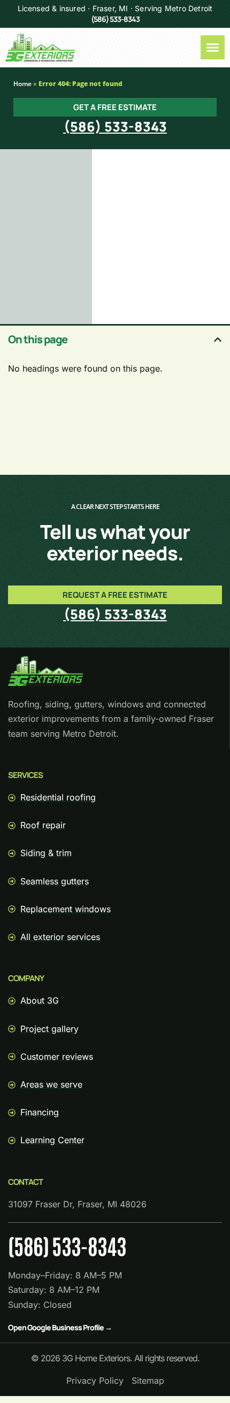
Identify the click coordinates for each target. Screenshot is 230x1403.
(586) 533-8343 (115, 19)
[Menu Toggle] (213, 47)
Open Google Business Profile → (60, 1327)
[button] (217, 339)
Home (22, 83)
